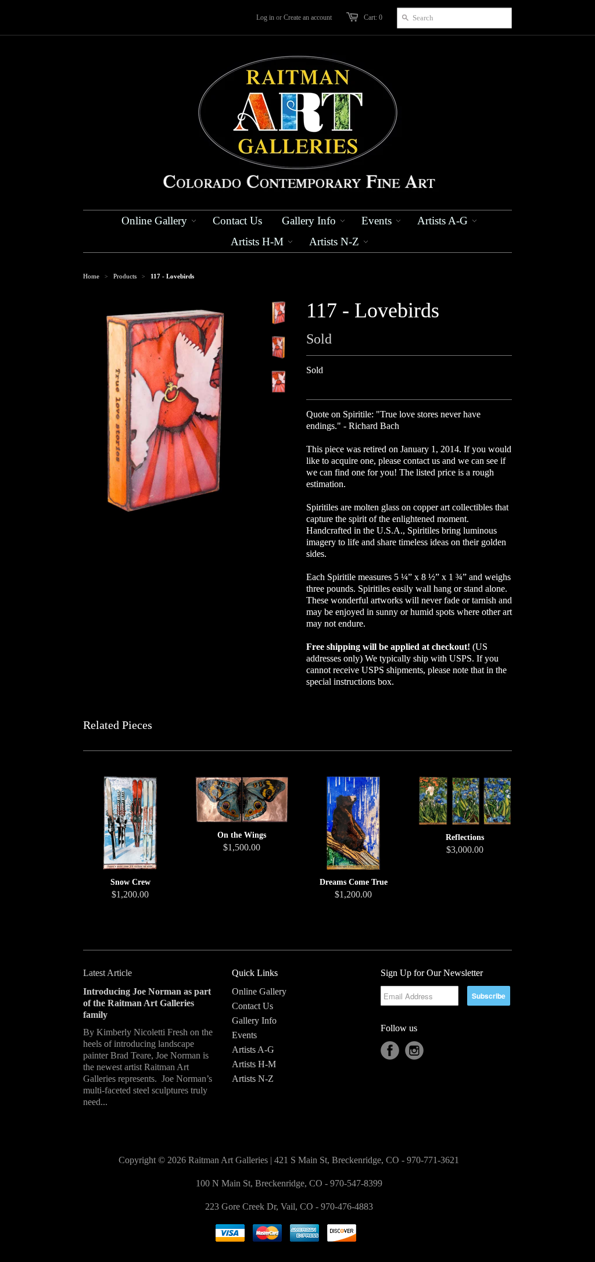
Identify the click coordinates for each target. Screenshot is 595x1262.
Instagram (414, 1050)
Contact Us (252, 1006)
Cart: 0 (373, 17)
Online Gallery (259, 991)
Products (125, 276)
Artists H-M (254, 1064)
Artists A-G (253, 1049)
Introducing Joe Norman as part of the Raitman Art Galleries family (147, 1003)
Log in (265, 17)
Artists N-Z (253, 1079)
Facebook (390, 1050)
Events (244, 1035)
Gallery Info (254, 1020)
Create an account (308, 17)
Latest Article (107, 973)
